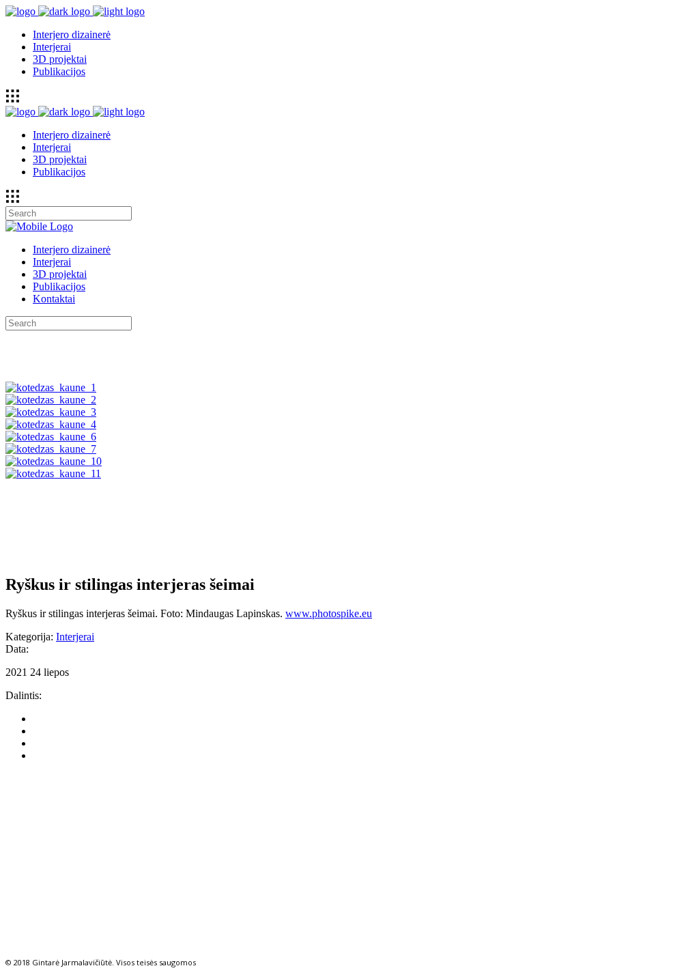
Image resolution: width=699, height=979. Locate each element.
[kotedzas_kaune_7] (50, 449)
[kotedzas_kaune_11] (53, 473)
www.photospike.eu (328, 613)
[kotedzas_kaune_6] (50, 436)
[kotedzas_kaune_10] (53, 461)
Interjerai (75, 636)
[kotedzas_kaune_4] (50, 424)
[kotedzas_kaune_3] (50, 412)
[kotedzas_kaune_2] (50, 400)
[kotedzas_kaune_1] (50, 387)
